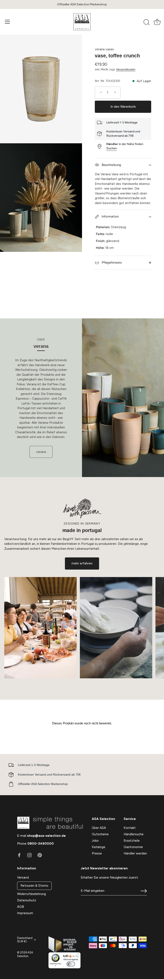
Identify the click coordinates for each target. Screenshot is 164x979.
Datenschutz (26, 900)
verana (41, 452)
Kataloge (98, 847)
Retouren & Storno (34, 886)
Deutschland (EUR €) (24, 939)
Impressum (25, 913)
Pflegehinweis (111, 262)
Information (110, 216)
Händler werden (135, 853)
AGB (20, 907)
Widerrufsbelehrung (31, 894)
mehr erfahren (82, 563)
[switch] (71, 964)
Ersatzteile (132, 841)
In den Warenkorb (123, 107)
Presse (97, 853)
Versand (23, 877)
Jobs (95, 841)
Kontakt (130, 828)
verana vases (104, 49)
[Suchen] (146, 22)
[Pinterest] (40, 855)
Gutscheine (100, 834)
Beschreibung (111, 165)
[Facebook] (19, 855)
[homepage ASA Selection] (82, 21)
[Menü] (7, 21)
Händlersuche (134, 834)
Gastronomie (133, 847)
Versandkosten (125, 69)
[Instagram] (29, 855)
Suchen (111, 148)
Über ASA (99, 828)
